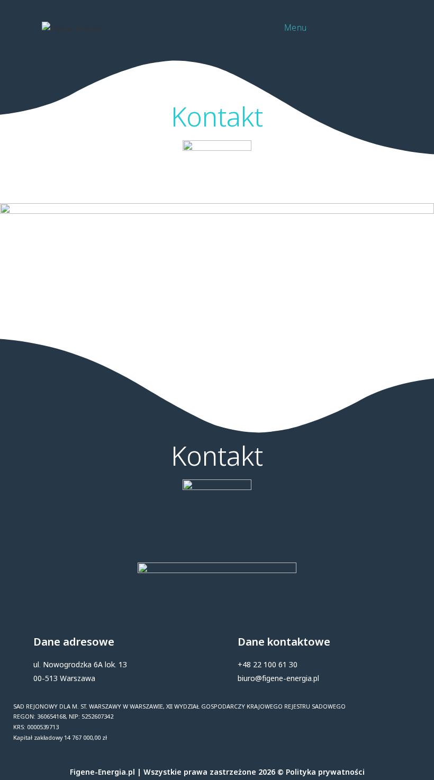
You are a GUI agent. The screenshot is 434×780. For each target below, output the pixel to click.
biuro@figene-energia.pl (278, 678)
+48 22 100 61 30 (267, 664)
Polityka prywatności (325, 772)
